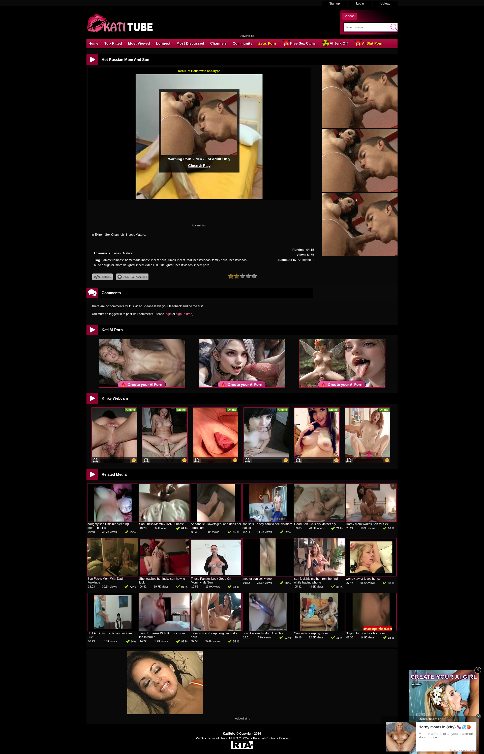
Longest (163, 43)
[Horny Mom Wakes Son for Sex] (371, 520)
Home (93, 43)
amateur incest (113, 260)
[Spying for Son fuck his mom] (371, 630)
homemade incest (137, 260)
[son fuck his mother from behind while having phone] (319, 575)
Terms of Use (216, 738)
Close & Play (199, 165)
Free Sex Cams (303, 43)
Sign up (334, 3)
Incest (117, 253)
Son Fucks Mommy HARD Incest (161, 524)
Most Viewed (139, 43)
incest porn (158, 260)
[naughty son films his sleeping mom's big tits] (112, 520)
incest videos (238, 260)
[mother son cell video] (268, 575)
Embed (106, 276)
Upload (385, 3)
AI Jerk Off (339, 43)
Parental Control (264, 738)
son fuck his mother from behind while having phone (316, 580)
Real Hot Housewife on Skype (199, 71)
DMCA (199, 738)
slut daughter (164, 265)
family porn (219, 260)
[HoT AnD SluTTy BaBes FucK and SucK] (112, 630)
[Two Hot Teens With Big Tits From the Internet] (164, 630)
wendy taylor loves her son (364, 578)
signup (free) (184, 314)
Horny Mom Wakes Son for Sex (367, 524)
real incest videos (198, 260)
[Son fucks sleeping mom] (319, 630)
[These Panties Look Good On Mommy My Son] (216, 575)
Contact (284, 738)
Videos (349, 16)
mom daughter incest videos (134, 265)
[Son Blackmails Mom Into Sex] (268, 630)
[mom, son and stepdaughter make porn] (216, 630)
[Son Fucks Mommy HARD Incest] (164, 520)
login (168, 314)
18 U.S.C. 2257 (239, 738)
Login (360, 3)
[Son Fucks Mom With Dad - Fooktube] (112, 575)
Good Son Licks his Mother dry (315, 524)
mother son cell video (257, 578)
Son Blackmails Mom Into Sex (263, 633)
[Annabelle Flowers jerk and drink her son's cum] (216, 520)
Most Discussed (190, 43)
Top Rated (113, 43)
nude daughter (104, 265)
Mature (128, 253)
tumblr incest (176, 260)
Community (242, 43)
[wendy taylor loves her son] (371, 575)
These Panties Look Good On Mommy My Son (211, 580)
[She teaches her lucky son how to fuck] (164, 575)
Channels (218, 43)
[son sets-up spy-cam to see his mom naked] (268, 520)
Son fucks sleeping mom (311, 633)
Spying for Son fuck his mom (365, 633)
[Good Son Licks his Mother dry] (319, 520)
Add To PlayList (135, 276)
